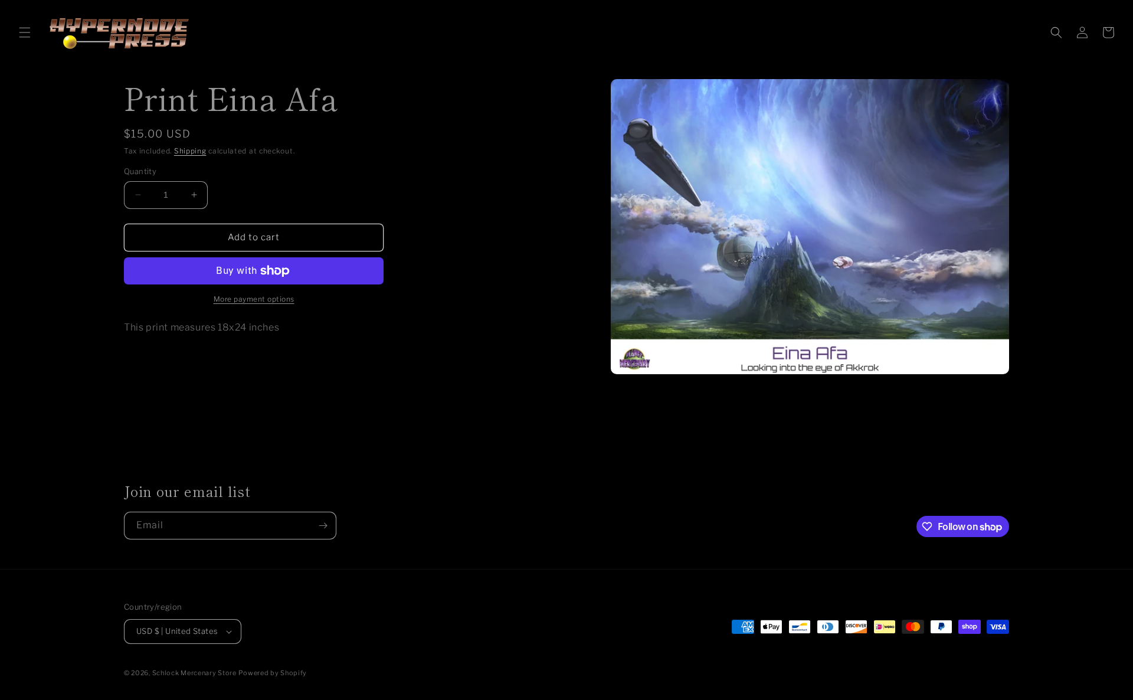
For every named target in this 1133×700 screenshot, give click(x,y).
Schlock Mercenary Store (194, 673)
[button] (25, 32)
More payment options (254, 299)
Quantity (140, 171)
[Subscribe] (323, 525)
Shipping (190, 150)
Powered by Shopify (272, 673)
